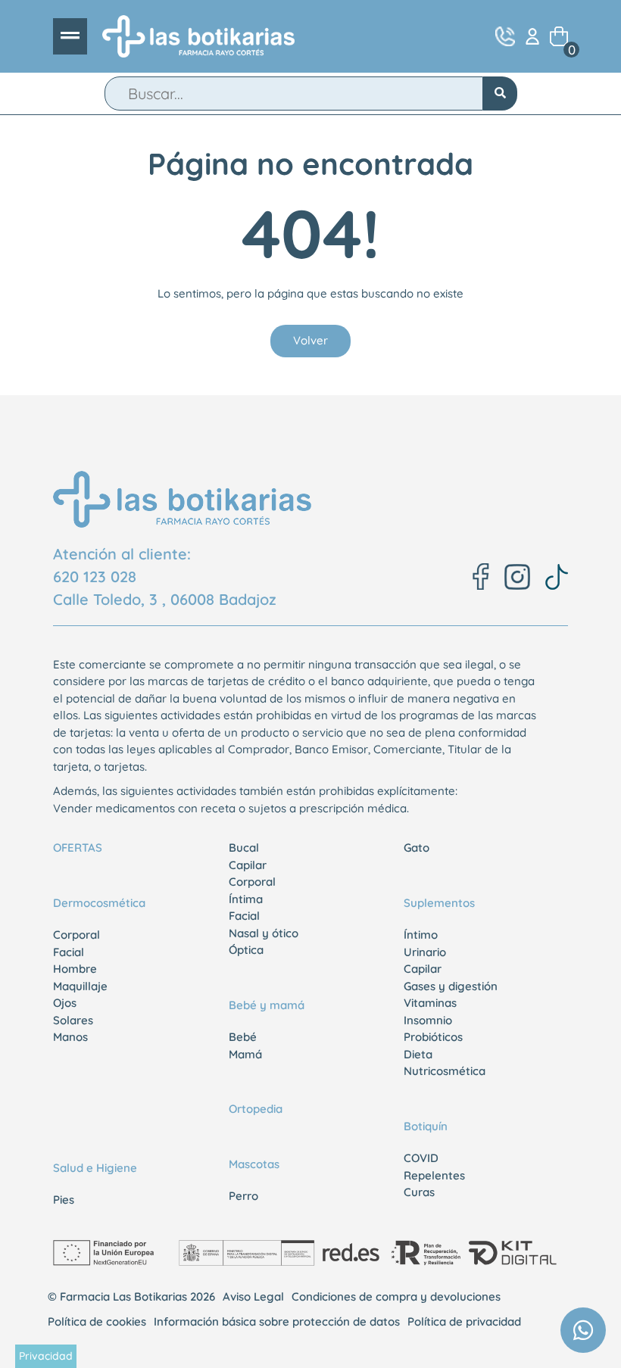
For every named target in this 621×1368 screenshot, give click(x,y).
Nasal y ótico (263, 933)
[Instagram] (517, 577)
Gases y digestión (451, 986)
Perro (243, 1196)
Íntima (246, 899)
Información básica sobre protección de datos (277, 1321)
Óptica (246, 950)
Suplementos (439, 903)
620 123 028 (94, 576)
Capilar (248, 865)
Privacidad (46, 1356)
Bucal (244, 847)
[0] (559, 36)
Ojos (64, 1003)
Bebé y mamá (266, 1005)
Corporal (76, 934)
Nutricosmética (444, 1071)
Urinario (425, 952)
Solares (73, 1020)
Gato (416, 847)
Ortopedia (255, 1109)
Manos (70, 1037)
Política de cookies (97, 1321)
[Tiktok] (556, 577)
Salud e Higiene (95, 1168)
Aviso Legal (253, 1296)
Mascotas (254, 1164)
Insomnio (428, 1020)
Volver (310, 340)
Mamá (245, 1054)
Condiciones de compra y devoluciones (396, 1296)
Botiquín (426, 1126)
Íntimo (421, 934)
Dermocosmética (99, 903)
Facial (68, 952)
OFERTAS (77, 847)
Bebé (243, 1037)
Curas (419, 1192)
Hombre (75, 968)
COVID (421, 1158)
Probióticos (433, 1037)
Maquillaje (80, 986)
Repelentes (434, 1175)
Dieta (418, 1054)
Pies (63, 1199)
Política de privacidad (464, 1321)
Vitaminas (430, 1003)
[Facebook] (481, 576)
